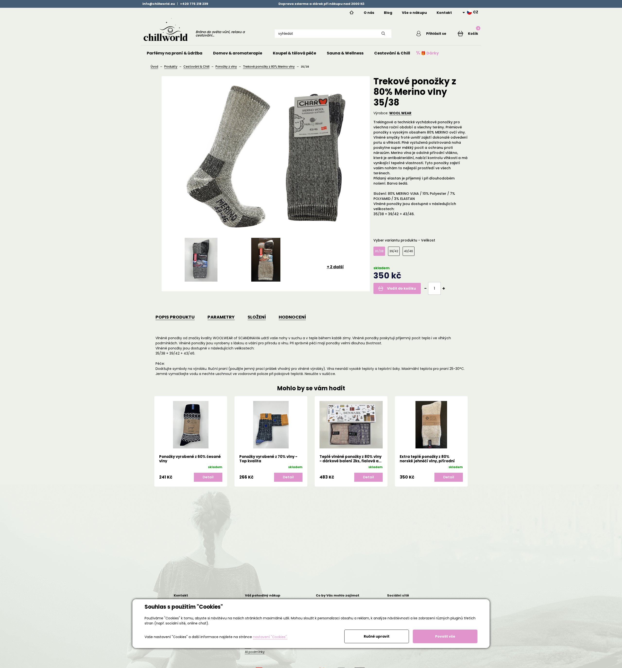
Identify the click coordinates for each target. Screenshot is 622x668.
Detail (223, 477)
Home (351, 13)
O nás (369, 12)
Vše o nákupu (414, 12)
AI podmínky (255, 652)
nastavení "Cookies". (270, 636)
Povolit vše (445, 636)
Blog (388, 12)
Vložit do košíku (401, 288)
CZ (475, 12)
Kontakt (444, 12)
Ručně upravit (376, 636)
